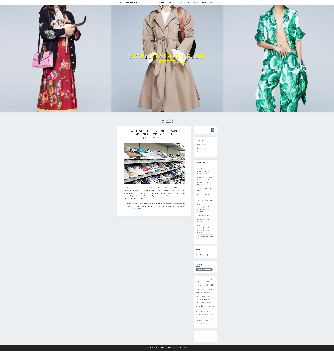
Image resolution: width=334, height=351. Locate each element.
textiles (203, 317)
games (205, 296)
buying (208, 281)
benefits (198, 281)
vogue (198, 320)
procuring (211, 306)
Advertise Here (201, 144)
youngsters (202, 323)
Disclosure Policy (202, 148)
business (203, 281)
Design (212, 2)
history (198, 302)
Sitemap (199, 152)
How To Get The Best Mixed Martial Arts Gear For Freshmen (154, 132)
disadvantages (201, 292)
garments (210, 296)
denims (206, 289)
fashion (200, 296)
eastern (208, 292)
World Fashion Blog (128, 2)
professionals (199, 309)
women (206, 320)
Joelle (163, 138)
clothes (209, 284)
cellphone (198, 285)
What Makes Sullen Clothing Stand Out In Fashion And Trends (203, 171)
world (210, 320)
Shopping (162, 2)
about (197, 279)
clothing (200, 288)
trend (207, 317)
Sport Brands (173, 2)
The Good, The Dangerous (205, 201)
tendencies (198, 317)
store (202, 314)
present (206, 306)
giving (200, 299)
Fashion (196, 2)
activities (202, 279)
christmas (202, 285)
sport (211, 311)
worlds (197, 323)
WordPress (171, 347)
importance (205, 302)
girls (197, 299)
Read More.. (137, 209)
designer (211, 289)
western (202, 320)
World (204, 2)
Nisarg (183, 347)
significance (206, 311)
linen (197, 306)
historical (205, 299)
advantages (209, 279)
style (206, 314)
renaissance (199, 311)
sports (198, 314)
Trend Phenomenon (203, 215)
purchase (205, 309)
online (202, 305)
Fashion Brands (185, 2)
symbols (210, 314)
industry (210, 302)
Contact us (200, 140)
